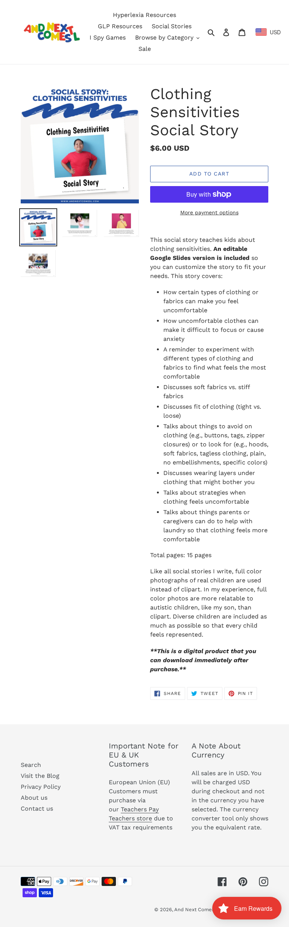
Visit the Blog (40, 775)
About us (34, 797)
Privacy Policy (41, 786)
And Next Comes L (196, 909)
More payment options (209, 212)
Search (31, 764)
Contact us (37, 808)
